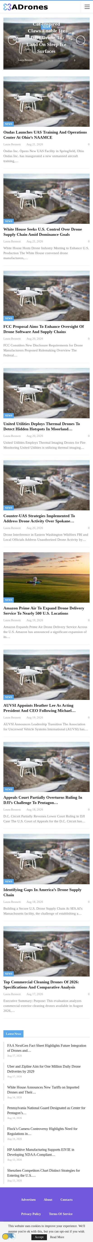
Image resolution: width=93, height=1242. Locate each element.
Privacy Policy (31, 1214)
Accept (39, 1237)
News (8, 124)
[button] (9, 1237)
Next (80, 40)
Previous (12, 40)
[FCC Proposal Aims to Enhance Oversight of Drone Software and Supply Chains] (46, 296)
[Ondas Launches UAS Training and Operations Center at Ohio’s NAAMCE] (46, 101)
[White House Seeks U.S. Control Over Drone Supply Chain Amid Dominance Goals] (46, 199)
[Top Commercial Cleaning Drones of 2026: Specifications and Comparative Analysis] (46, 951)
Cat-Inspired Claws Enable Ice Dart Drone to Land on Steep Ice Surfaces (46, 37)
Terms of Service (60, 1214)
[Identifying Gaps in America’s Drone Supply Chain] (46, 859)
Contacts (66, 1199)
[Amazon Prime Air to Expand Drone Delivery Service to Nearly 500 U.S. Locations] (46, 577)
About (48, 1199)
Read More (57, 1237)
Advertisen (28, 1199)
